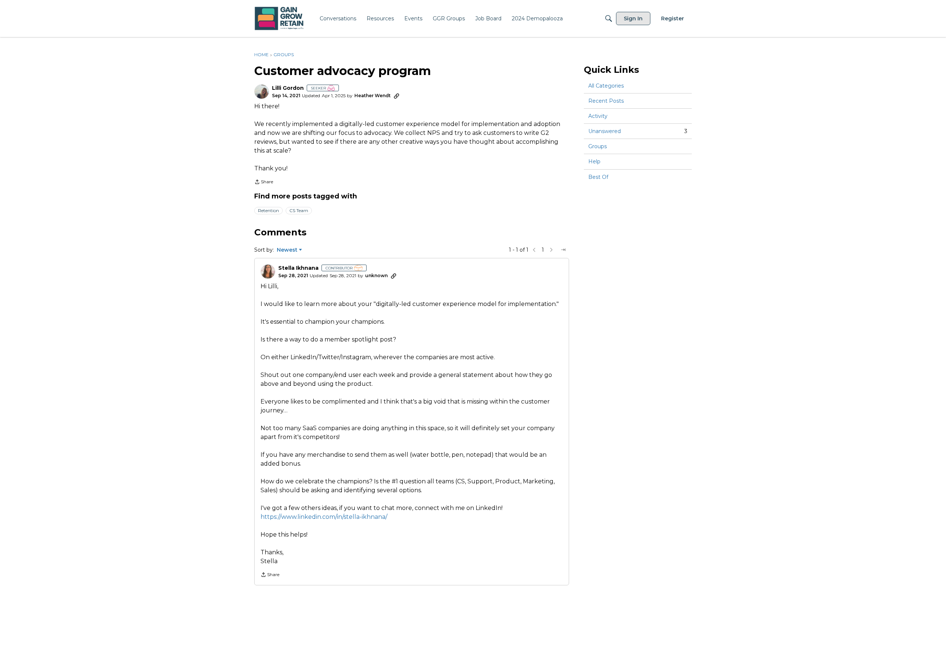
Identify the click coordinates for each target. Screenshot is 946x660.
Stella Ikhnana (298, 268)
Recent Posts (606, 101)
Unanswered (637, 131)
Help (594, 162)
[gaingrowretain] (280, 18)
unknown (376, 275)
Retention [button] (268, 210)
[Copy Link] (396, 95)
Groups (597, 146)
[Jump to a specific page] (563, 250)
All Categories (606, 85)
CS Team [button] (298, 210)
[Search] (608, 18)
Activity (598, 116)
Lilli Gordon (288, 88)
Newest (287, 250)
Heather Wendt (372, 95)
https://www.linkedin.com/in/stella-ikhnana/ (324, 516)
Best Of (598, 177)
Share (263, 182)
